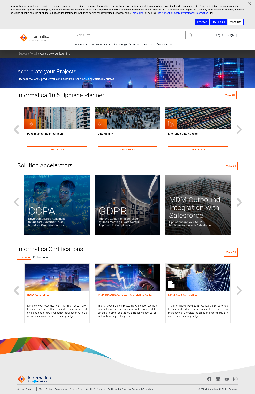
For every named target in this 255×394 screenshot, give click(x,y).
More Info (235, 22)
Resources (162, 44)
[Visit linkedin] (218, 379)
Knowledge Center (125, 44)
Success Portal (28, 53)
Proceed (202, 22)
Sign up (233, 35)
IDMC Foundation (38, 295)
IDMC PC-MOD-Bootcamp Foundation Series (125, 295)
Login (219, 35)
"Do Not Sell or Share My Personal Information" (183, 12)
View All (230, 95)
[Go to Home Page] (34, 36)
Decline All (218, 22)
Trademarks (61, 389)
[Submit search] (190, 35)
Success (79, 44)
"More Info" (138, 12)
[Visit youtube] (226, 379)
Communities (99, 44)
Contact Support (25, 389)
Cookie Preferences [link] (95, 389)
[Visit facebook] (209, 379)
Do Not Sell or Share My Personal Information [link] (130, 389)
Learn (145, 44)
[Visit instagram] (235, 379)
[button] (86, 44)
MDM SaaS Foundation (182, 295)
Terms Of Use (45, 389)
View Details (57, 149)
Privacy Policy (76, 389)
